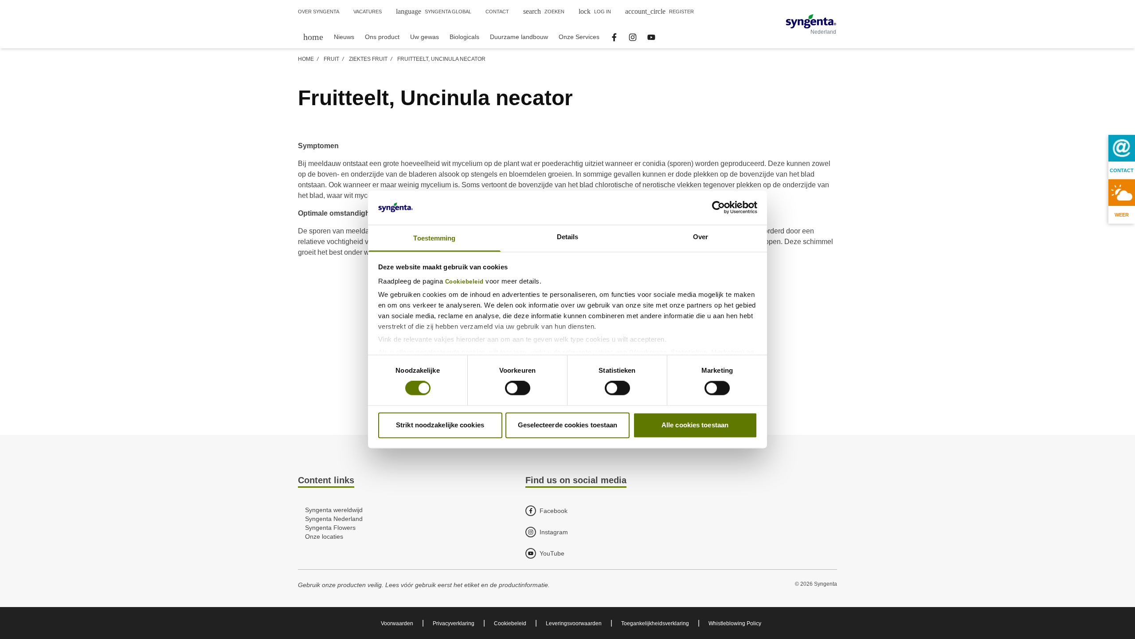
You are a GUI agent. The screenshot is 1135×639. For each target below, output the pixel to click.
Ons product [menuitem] (382, 36)
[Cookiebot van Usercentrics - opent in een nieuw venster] (718, 207)
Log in (595, 11)
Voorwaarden (397, 623)
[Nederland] (811, 21)
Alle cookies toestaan (694, 425)
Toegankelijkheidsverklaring (655, 623)
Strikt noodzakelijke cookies (440, 425)
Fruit (331, 59)
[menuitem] (313, 36)
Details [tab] (568, 237)
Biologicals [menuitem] (464, 36)
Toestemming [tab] (434, 238)
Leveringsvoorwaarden (574, 623)
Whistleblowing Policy (734, 623)
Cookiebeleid (464, 282)
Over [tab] (700, 237)
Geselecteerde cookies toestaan (568, 425)
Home (306, 59)
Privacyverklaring (453, 623)
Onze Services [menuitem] (579, 36)
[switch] (517, 388)
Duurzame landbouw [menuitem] (519, 36)
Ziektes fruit (368, 59)
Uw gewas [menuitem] (424, 36)
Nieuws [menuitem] (344, 36)
